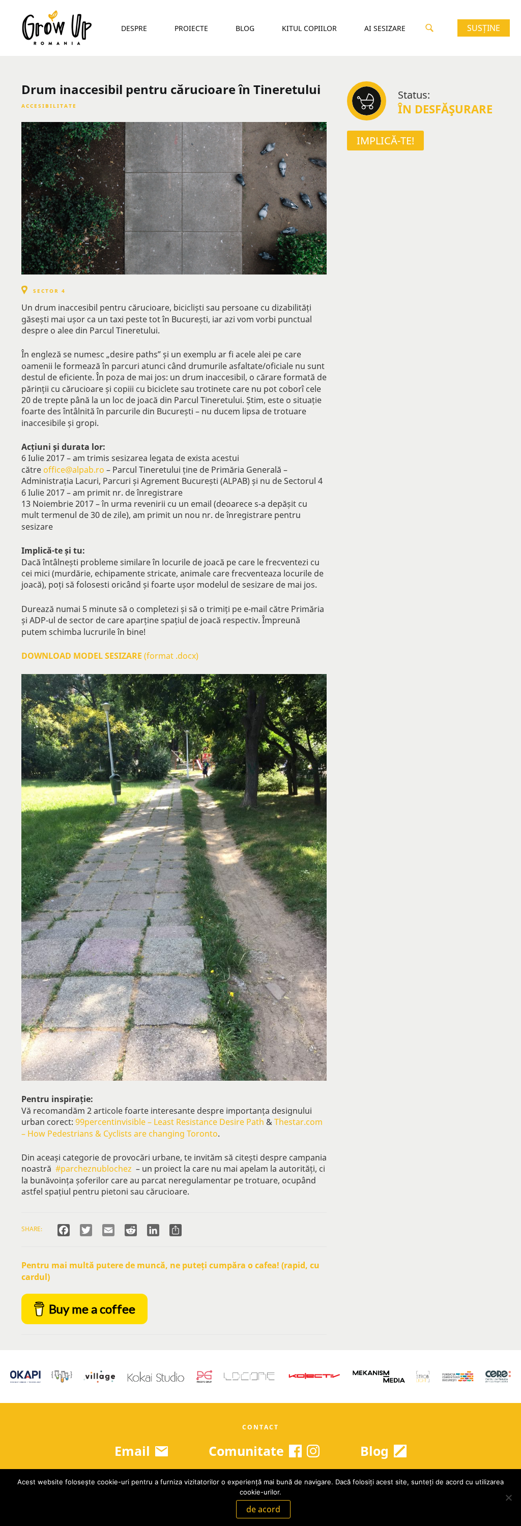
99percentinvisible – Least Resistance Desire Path (169, 1121)
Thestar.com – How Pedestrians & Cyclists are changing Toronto (172, 1127)
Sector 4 (49, 290)
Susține (483, 28)
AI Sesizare (385, 28)
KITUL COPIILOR (309, 28)
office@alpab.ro (73, 469)
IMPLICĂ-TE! (385, 140)
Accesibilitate (49, 105)
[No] (508, 1497)
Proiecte (191, 28)
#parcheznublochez (92, 1168)
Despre (134, 28)
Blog (245, 28)
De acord (263, 1509)
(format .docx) (109, 655)
